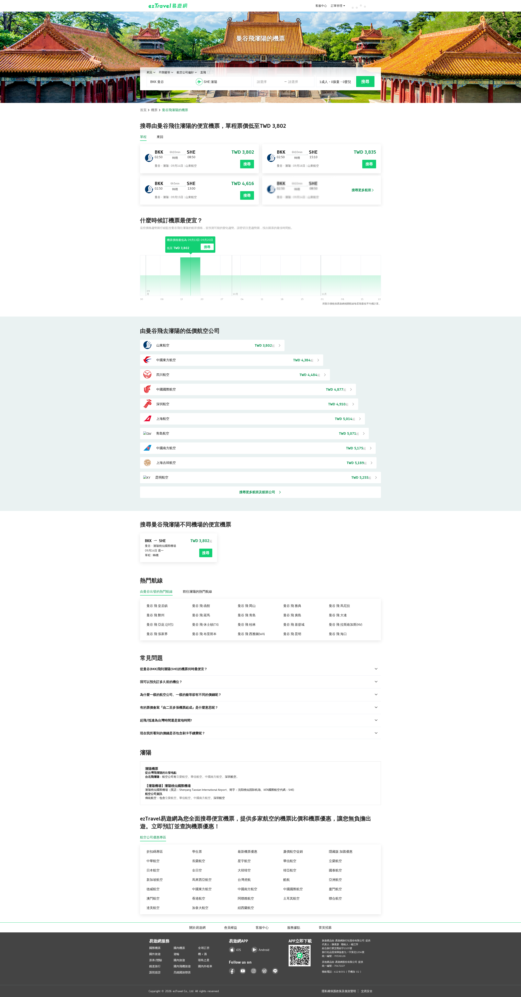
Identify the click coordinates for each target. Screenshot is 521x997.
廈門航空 (335, 889)
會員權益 (230, 927)
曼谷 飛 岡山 (247, 606)
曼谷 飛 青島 (247, 615)
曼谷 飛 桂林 (247, 624)
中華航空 (153, 861)
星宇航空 (244, 861)
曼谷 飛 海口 (338, 634)
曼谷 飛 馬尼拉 (339, 606)
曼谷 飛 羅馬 (201, 615)
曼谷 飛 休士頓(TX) (205, 624)
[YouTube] (243, 971)
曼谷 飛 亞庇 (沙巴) (160, 624)
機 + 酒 (202, 954)
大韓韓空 (244, 870)
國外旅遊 (155, 954)
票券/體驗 (155, 960)
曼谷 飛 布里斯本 (204, 634)
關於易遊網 (197, 927)
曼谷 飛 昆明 (292, 634)
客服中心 (321, 6)
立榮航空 (182, 777)
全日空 (197, 870)
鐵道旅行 (155, 966)
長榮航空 (198, 861)
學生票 (197, 851)
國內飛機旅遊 (182, 966)
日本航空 (153, 870)
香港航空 (198, 898)
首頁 (143, 110)
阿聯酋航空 (246, 898)
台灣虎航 (244, 880)
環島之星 (203, 960)
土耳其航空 (291, 898)
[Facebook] (232, 971)
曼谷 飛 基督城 (293, 624)
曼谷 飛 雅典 (292, 606)
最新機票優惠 (247, 851)
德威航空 (153, 889)
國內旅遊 (179, 960)
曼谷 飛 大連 (338, 615)
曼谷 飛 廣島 (292, 615)
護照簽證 (155, 972)
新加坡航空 (155, 880)
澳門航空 (153, 898)
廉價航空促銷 (293, 851)
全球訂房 (203, 948)
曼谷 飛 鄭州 (155, 615)
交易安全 (366, 991)
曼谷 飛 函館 (201, 606)
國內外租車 (205, 966)
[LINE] (275, 971)
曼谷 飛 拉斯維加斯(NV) (345, 624)
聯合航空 (335, 898)
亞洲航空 (335, 880)
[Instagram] (254, 971)
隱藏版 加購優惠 (340, 851)
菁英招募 (325, 927)
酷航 (286, 880)
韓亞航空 (289, 870)
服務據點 (293, 927)
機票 (154, 110)
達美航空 (153, 908)
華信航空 (196, 777)
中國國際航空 (293, 889)
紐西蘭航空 (246, 908)
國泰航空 (335, 870)
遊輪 (176, 954)
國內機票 (179, 948)
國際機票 (155, 948)
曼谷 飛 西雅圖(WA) (251, 634)
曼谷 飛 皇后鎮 (157, 606)
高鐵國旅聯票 (182, 972)
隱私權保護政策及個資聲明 (339, 991)
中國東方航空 (202, 889)
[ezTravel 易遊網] (168, 5)
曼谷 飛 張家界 (157, 634)
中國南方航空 (213, 777)
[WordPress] (264, 971)
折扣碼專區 (155, 851)
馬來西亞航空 (202, 880)
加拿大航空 (200, 908)
